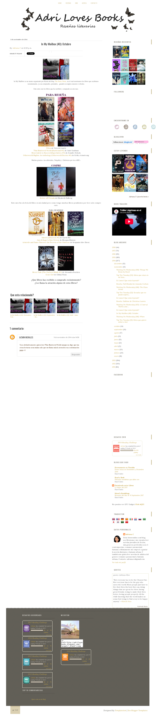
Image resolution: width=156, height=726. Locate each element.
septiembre (118, 329)
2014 (114, 261)
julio (116, 336)
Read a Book (119, 477)
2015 (114, 257)
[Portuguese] (145, 519)
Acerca (84, 3)
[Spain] (127, 519)
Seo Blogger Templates (137, 710)
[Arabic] (123, 522)
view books (138, 455)
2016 (114, 254)
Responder (76, 355)
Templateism (120, 710)
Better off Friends (47, 198)
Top (16, 710)
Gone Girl (50, 275)
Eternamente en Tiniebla (125, 467)
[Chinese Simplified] (127, 522)
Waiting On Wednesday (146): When (130, 317)
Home (60, 3)
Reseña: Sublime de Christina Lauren (131, 301)
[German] (123, 519)
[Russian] (140, 519)
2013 (114, 360)
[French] (118, 519)
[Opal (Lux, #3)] (118, 172)
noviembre (118, 267)
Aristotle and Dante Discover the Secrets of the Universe (46, 242)
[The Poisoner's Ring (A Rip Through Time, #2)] (142, 172)
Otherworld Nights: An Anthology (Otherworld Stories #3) (47, 155)
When (48, 148)
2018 (114, 247)
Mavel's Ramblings (122, 493)
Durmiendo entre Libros (124, 485)
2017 (114, 251)
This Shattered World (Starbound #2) (49, 150)
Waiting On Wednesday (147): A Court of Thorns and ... (132, 306)
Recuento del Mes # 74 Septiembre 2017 (129, 495)
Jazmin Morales (26, 337)
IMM (76, 3)
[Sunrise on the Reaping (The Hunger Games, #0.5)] (130, 172)
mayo (116, 343)
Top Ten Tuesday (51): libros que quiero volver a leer (131, 321)
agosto (117, 333)
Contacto (94, 3)
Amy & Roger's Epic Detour (48, 240)
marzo (117, 349)
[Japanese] (114, 522)
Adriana (123, 446)
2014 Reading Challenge (37, 638)
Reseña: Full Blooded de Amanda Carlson (132, 284)
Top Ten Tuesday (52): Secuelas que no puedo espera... (131, 293)
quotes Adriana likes (121, 574)
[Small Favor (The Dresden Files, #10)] (118, 191)
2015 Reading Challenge (37, 622)
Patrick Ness (126, 601)
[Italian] (132, 519)
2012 (114, 364)
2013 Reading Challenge (37, 656)
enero (116, 356)
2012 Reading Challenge (37, 674)
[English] (114, 519)
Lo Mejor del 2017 (121, 487)
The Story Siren (60, 81)
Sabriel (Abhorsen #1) (50, 238)
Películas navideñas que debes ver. (127, 480)
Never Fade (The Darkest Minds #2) (47, 272)
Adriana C (17, 48)
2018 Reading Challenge (127, 442)
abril (116, 346)
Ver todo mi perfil (119, 562)
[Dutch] (136, 519)
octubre (117, 326)
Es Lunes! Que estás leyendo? (127, 280)
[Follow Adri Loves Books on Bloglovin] (122, 143)
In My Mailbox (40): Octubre (127, 313)
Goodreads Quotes (142, 606)
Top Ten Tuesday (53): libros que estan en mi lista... (132, 276)
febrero (117, 353)
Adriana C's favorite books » (139, 197)
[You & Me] (130, 191)
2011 (114, 367)
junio (116, 339)
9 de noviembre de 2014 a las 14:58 (66, 337)
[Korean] (118, 522)
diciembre (118, 263)
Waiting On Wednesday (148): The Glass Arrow (132, 288)
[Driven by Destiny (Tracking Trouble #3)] (142, 191)
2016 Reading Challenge (76, 651)
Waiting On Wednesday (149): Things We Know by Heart (132, 271)
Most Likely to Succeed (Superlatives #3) (48, 153)
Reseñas (68, 3)
